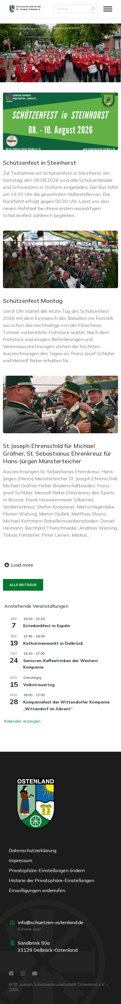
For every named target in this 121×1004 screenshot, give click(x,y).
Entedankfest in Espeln (46, 625)
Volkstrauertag (39, 684)
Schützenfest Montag (33, 300)
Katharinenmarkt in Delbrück (53, 643)
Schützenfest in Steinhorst (39, 162)
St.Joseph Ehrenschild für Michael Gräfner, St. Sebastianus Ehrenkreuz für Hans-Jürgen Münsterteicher (57, 453)
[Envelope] (34, 973)
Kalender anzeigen (22, 721)
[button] (7, 53)
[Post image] (60, 121)
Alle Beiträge (23, 584)
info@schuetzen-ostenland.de (50, 922)
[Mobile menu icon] (107, 8)
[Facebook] (11, 973)
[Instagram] (23, 973)
